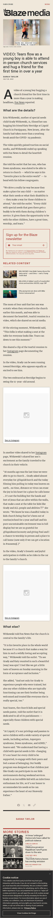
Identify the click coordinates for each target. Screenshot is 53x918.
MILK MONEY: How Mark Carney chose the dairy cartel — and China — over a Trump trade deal (34, 274)
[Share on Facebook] (18, 805)
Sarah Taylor (10, 77)
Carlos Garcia (31, 844)
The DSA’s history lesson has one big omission (36, 860)
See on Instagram (12, 440)
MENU (47, 4)
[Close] (50, 874)
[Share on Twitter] (24, 805)
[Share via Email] (29, 805)
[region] (26, 894)
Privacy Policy (31, 250)
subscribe (8, 4)
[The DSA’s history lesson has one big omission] (13, 863)
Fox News (20, 102)
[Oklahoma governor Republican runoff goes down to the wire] (13, 851)
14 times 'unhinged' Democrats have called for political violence (37, 838)
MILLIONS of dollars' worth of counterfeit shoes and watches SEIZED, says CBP (34, 282)
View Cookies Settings (26, 913)
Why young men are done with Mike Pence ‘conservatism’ (32, 292)
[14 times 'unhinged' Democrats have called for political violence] (13, 840)
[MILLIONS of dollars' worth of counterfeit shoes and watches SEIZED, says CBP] (10, 284)
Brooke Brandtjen (33, 864)
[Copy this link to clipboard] (34, 805)
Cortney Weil (31, 855)
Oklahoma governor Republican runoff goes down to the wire (36, 850)
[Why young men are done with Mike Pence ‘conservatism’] (10, 293)
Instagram (12, 351)
